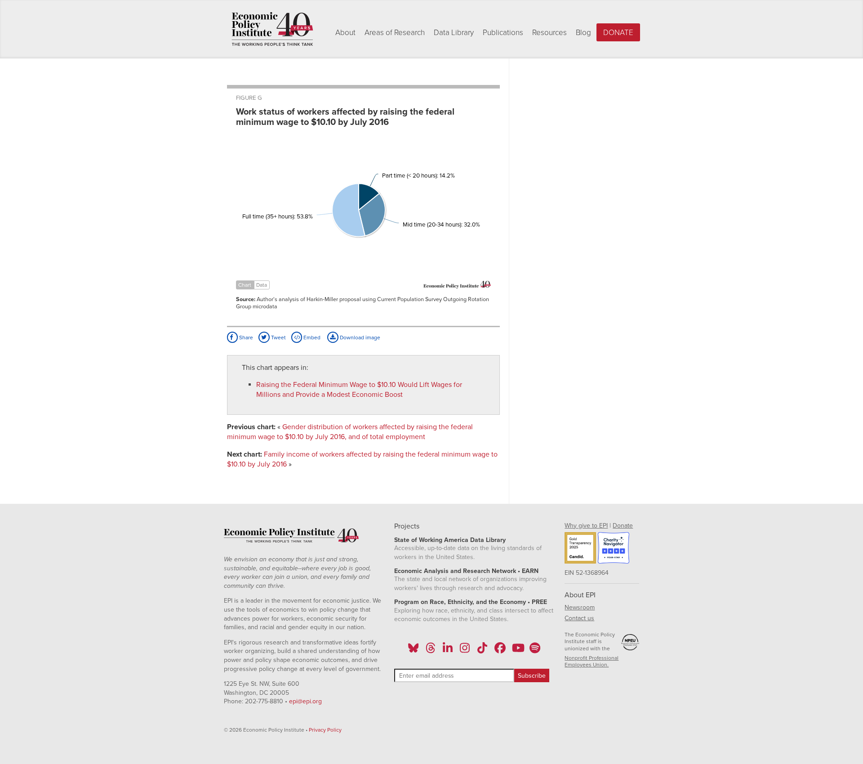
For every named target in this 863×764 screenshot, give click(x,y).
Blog (583, 32)
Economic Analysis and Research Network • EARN (466, 571)
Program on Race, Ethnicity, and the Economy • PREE (470, 602)
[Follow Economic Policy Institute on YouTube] (517, 651)
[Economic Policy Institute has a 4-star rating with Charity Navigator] (613, 549)
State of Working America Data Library (450, 540)
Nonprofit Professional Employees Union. (591, 661)
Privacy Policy (325, 730)
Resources (549, 32)
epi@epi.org (305, 701)
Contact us (579, 618)
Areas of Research (395, 32)
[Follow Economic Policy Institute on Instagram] (465, 651)
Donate (618, 32)
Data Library (454, 32)
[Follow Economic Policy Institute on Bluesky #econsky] (413, 651)
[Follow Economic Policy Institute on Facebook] (499, 651)
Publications (503, 32)
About (345, 32)
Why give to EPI (586, 525)
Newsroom (580, 607)
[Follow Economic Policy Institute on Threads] (430, 651)
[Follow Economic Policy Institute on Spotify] (535, 651)
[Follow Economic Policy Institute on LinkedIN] (447, 651)
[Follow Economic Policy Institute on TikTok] (482, 651)
